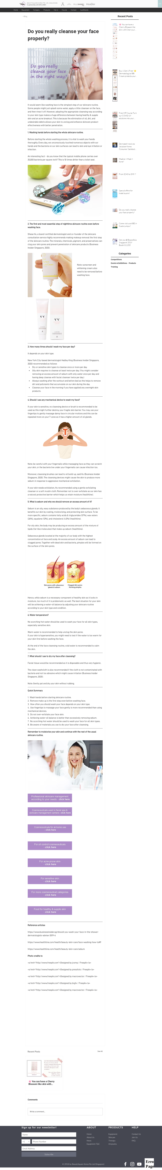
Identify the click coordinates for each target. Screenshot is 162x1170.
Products (132, 263)
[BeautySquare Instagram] (132, 1164)
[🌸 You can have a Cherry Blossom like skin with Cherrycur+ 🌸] (44, 1066)
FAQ (133, 1140)
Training (114, 267)
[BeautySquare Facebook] (125, 1164)
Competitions (116, 259)
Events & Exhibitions (119, 263)
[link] (153, 1)
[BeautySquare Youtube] (139, 1164)
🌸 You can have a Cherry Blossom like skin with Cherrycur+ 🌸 (41, 1082)
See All (100, 1051)
